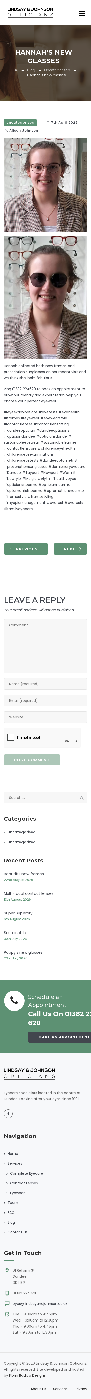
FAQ (11, 1212)
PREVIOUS (27, 549)
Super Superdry (18, 913)
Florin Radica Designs (27, 1375)
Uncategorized (22, 842)
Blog (11, 1222)
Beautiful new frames (24, 873)
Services (60, 1388)
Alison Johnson (23, 130)
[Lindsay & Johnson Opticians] (30, 12)
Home (13, 1153)
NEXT (69, 549)
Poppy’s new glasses (23, 952)
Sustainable (15, 932)
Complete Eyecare (26, 1173)
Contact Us (18, 1232)
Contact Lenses (24, 1183)
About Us (38, 1388)
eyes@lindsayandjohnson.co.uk (40, 1303)
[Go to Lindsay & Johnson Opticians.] (16, 70)
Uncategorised (20, 122)
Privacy (81, 1388)
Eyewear (17, 1192)
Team (13, 1202)
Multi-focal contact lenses (29, 893)
